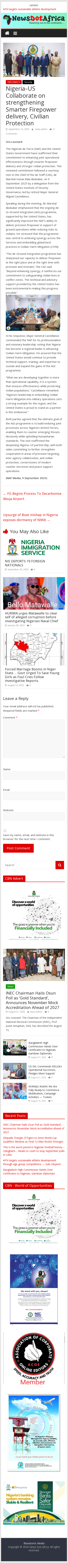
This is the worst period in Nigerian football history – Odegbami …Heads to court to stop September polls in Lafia (34, 1150)
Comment (10, 717)
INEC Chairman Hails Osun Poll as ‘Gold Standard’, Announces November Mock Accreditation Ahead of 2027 (32, 1000)
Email (6, 790)
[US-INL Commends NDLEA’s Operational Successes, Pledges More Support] (15, 1064)
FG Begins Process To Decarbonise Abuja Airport (32, 496)
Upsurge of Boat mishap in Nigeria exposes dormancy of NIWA (30, 517)
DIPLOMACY (14, 82)
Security (28, 82)
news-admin (41, 129)
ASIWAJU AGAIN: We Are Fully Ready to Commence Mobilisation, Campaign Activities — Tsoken (43, 1092)
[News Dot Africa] (7, 33)
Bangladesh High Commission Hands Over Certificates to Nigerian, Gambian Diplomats (43, 1048)
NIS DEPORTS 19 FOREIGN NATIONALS (25, 563)
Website (8, 810)
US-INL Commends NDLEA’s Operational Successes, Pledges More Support (45, 1070)
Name (7, 769)
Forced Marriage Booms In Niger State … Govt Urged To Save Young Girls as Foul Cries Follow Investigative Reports (32, 675)
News (10, 986)
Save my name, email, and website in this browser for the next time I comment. (28, 837)
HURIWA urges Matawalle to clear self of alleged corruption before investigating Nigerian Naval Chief (32, 617)
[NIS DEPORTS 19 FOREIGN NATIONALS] (32, 540)
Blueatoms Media (34, 1543)
